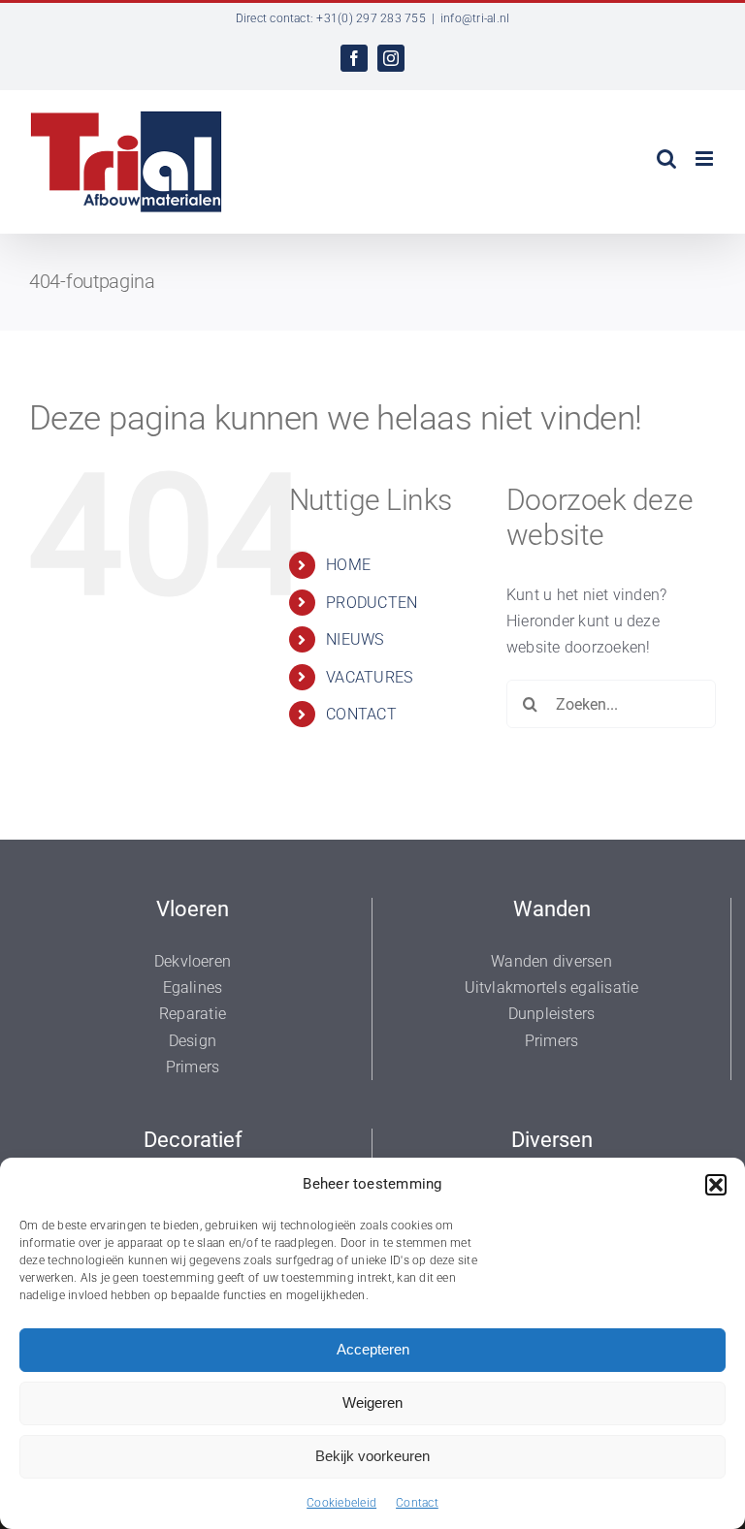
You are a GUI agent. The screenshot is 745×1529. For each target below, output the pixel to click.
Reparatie (192, 1013)
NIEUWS (354, 639)
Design (192, 1041)
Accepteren (373, 1349)
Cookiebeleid (341, 1503)
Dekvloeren (192, 961)
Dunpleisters (552, 1013)
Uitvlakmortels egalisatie (552, 987)
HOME (348, 565)
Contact (417, 1503)
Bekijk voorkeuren (372, 1456)
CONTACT (361, 714)
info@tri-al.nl (474, 18)
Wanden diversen (551, 961)
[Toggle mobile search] (666, 158)
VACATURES (369, 677)
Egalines (193, 987)
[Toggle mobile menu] (706, 158)
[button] (716, 1185)
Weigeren (372, 1402)
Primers (193, 1067)
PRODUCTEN (371, 602)
